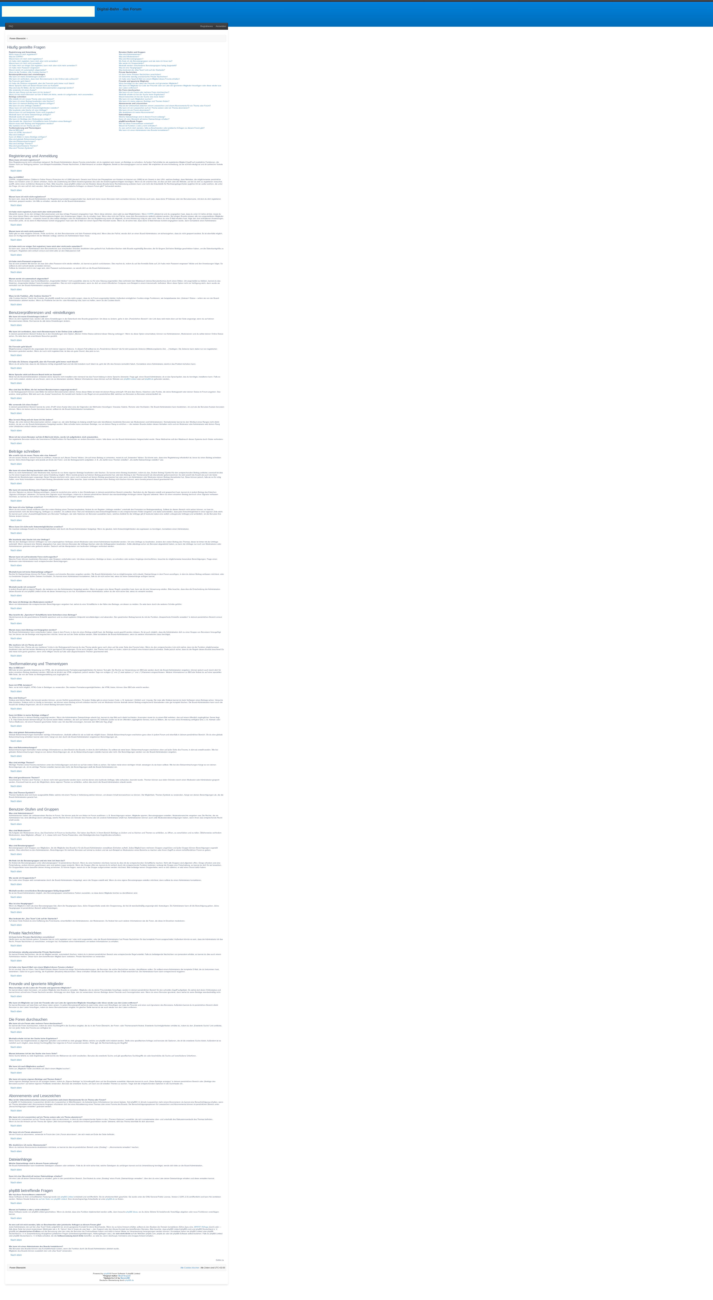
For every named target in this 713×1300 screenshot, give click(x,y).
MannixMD (125, 1278)
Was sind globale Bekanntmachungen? (26, 139)
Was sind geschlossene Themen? (23, 146)
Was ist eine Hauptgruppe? (130, 68)
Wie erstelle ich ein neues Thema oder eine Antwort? (31, 99)
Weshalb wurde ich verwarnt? (21, 117)
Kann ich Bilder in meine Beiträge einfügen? (28, 137)
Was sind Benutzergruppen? (131, 59)
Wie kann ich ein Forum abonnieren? (134, 110)
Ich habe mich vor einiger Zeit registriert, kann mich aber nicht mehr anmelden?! (43, 65)
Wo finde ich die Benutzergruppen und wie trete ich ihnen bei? (145, 61)
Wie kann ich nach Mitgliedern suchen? (135, 99)
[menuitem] (10, 26)
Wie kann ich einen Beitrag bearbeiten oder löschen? (32, 101)
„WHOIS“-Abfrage (201, 1227)
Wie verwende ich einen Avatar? (22, 90)
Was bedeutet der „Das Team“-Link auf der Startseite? (142, 70)
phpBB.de (149, 379)
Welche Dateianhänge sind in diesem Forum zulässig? (142, 117)
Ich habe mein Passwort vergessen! (24, 68)
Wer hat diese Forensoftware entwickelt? (136, 123)
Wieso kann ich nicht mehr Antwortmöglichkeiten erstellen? (34, 108)
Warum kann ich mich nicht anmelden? (25, 63)
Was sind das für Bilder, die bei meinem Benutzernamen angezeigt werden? (41, 88)
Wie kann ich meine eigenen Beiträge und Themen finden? (144, 101)
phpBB (107, 1273)
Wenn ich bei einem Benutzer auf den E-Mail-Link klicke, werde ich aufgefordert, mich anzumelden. (51, 94)
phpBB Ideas (132, 1212)
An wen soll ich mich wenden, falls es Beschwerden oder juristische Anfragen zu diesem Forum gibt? (162, 128)
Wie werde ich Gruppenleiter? (131, 63)
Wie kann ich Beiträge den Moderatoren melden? (30, 119)
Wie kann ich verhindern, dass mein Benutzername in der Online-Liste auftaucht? (44, 79)
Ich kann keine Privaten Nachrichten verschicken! (140, 74)
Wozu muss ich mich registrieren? (23, 54)
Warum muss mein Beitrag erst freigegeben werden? (31, 123)
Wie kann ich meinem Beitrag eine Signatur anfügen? (32, 103)
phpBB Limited (130, 379)
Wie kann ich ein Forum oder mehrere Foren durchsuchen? (144, 92)
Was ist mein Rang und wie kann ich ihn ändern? (30, 92)
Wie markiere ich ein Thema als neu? (24, 126)
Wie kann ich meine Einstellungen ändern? (27, 77)
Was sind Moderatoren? (129, 57)
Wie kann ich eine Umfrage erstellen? (25, 106)
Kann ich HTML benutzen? (20, 132)
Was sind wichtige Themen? (21, 144)
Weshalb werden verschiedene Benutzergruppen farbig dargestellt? (148, 65)
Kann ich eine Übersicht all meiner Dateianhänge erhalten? (144, 119)
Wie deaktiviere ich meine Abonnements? (136, 112)
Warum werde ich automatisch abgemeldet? (27, 70)
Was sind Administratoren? (130, 54)
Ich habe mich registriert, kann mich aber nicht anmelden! (33, 61)
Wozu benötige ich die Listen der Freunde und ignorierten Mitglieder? (148, 83)
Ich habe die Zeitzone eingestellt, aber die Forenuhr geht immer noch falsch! (41, 83)
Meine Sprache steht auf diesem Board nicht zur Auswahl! (33, 86)
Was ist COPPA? (16, 57)
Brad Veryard (124, 1276)
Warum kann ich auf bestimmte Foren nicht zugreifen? (32, 112)
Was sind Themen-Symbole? (21, 148)
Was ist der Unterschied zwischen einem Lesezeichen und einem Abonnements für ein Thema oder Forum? (165, 106)
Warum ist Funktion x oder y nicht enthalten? (138, 126)
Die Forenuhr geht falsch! (20, 81)
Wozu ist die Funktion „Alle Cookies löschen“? (28, 72)
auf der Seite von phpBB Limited (53, 1199)
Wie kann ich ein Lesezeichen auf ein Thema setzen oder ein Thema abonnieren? (154, 108)
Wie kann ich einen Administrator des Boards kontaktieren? (144, 130)
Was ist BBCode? (16, 130)
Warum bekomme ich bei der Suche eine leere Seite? (142, 97)
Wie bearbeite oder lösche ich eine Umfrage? (28, 110)
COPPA (150, 214)
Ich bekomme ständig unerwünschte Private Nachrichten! (143, 77)
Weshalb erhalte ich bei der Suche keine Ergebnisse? (142, 94)
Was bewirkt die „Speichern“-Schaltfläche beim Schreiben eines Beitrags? (40, 121)
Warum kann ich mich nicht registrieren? (26, 59)
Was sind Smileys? (17, 135)
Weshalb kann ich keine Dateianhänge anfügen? (30, 115)
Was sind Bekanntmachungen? (22, 141)
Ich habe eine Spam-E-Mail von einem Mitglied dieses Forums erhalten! (149, 79)
